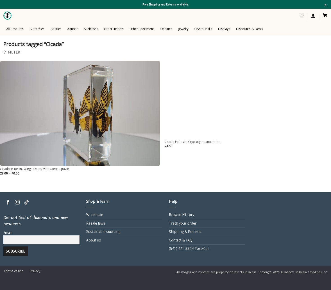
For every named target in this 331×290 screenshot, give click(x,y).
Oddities (166, 29)
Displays (224, 29)
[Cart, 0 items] (325, 15)
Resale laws (95, 223)
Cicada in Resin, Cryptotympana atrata (192, 142)
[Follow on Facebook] (8, 202)
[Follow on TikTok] (26, 202)
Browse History (181, 214)
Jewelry (183, 29)
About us (93, 240)
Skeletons (91, 29)
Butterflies (37, 29)
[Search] (278, 16)
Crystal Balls (203, 29)
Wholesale (94, 214)
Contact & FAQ (181, 240)
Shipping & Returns (185, 231)
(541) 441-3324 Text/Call (189, 248)
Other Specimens (141, 29)
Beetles (55, 29)
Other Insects (114, 29)
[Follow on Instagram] (17, 202)
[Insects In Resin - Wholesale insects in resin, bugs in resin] (7, 15)
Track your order (183, 223)
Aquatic (72, 29)
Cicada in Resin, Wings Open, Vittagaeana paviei (35, 169)
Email (7, 232)
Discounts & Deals (249, 29)
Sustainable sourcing (103, 231)
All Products (15, 29)
